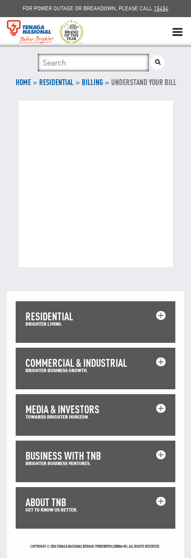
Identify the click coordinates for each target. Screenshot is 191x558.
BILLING (92, 82)
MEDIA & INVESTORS (62, 409)
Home (23, 82)
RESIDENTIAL (56, 82)
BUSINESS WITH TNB (63, 455)
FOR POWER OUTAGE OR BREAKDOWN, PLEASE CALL (95, 8)
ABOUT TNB (45, 502)
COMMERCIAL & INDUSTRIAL (76, 363)
